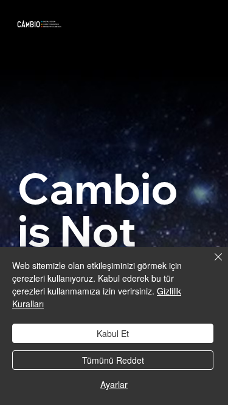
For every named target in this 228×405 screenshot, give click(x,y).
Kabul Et (113, 333)
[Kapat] (211, 264)
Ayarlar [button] (114, 384)
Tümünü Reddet (113, 360)
